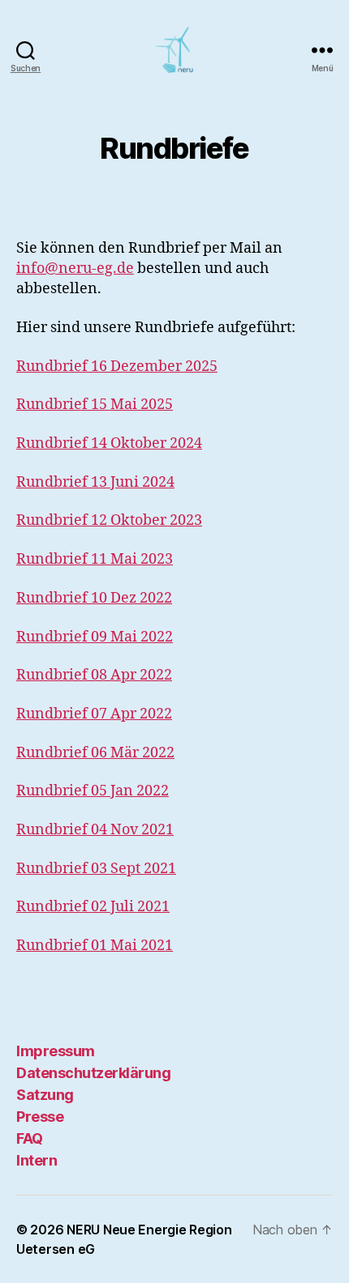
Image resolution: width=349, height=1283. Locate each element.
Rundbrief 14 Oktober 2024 (109, 443)
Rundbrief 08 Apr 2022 (94, 675)
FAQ (29, 1138)
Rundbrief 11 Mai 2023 (94, 559)
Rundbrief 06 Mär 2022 (95, 753)
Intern (36, 1160)
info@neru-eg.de (75, 268)
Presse (39, 1116)
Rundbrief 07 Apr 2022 (94, 714)
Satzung (45, 1094)
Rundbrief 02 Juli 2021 (93, 906)
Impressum (55, 1050)
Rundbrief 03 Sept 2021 (96, 868)
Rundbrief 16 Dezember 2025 (117, 366)
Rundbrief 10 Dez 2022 (94, 598)
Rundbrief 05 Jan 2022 (92, 791)
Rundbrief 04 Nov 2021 (95, 830)
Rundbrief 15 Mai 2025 (94, 404)
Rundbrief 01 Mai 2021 (94, 945)
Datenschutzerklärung (93, 1072)
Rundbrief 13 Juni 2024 (95, 482)
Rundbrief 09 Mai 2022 (94, 637)
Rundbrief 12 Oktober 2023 (109, 520)
